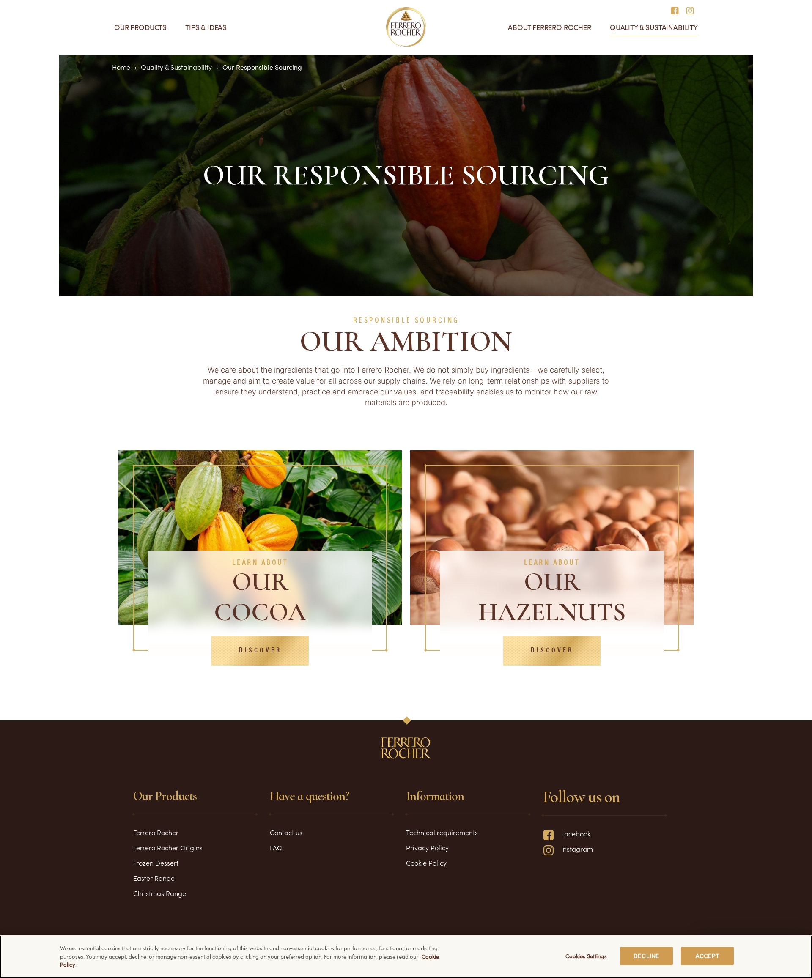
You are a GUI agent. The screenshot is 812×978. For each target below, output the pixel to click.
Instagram (577, 848)
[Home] (406, 27)
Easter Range (154, 877)
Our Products (140, 27)
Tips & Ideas (206, 27)
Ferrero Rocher (155, 832)
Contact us (286, 832)
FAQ (276, 847)
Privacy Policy (427, 847)
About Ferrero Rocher (549, 27)
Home (121, 66)
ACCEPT (707, 955)
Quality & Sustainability (654, 27)
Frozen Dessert (155, 862)
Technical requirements (442, 832)
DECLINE (646, 955)
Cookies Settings (586, 956)
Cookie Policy (426, 862)
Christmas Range (159, 893)
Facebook (575, 833)
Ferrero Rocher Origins (168, 847)
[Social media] (677, 9)
